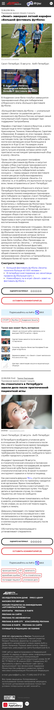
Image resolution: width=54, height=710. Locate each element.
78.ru (29, 478)
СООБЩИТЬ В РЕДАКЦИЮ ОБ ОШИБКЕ (21, 628)
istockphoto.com (17, 430)
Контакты (7, 611)
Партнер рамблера (24, 697)
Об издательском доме (15, 598)
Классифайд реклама (37, 621)
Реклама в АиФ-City (12, 621)
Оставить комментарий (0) (27, 301)
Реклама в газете (24, 611)
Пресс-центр (36, 598)
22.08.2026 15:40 (8, 378)
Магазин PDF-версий (13, 601)
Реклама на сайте (12, 614)
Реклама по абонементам (16, 618)
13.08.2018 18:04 (8, 10)
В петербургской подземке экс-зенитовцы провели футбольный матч (28, 274)
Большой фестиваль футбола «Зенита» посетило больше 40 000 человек (25, 269)
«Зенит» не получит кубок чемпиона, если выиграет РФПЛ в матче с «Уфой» (28, 332)
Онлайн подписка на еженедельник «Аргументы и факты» (22, 606)
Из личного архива (10, 59)
